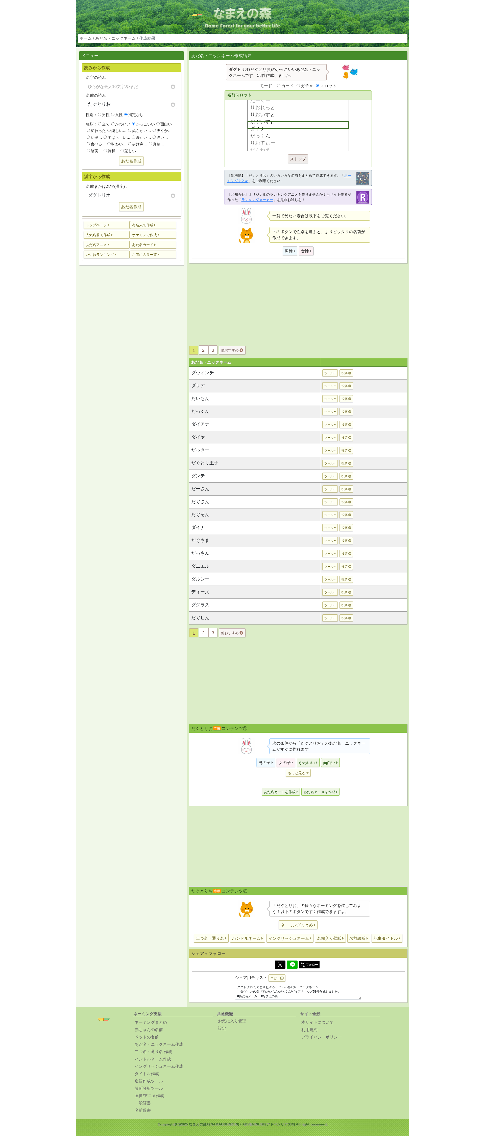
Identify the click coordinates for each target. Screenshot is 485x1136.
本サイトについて (317, 1022)
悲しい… (132, 151)
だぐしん (200, 617)
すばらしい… (119, 137)
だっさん (200, 553)
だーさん (200, 488)
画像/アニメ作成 (149, 1096)
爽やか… (164, 130)
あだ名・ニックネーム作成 (159, 1044)
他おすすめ (230, 350)
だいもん (200, 398)
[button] (107, 225)
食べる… (98, 144)
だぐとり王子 (205, 462)
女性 (119, 115)
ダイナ (198, 527)
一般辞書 (143, 1103)
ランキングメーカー (257, 200)
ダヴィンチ (202, 372)
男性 (106, 115)
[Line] (292, 965)
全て (106, 124)
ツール (328, 373)
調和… (113, 151)
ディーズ (200, 591)
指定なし (135, 115)
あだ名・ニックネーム (115, 38)
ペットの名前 (147, 1037)
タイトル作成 (147, 1074)
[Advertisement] (131, 349)
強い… (162, 137)
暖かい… (143, 137)
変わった (98, 130)
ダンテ (198, 475)
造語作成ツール (149, 1081)
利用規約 (309, 1030)
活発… (96, 137)
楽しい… (119, 130)
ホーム (86, 38)
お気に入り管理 (232, 1021)
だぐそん (200, 514)
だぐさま (200, 540)
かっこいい (145, 124)
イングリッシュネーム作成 (159, 1066)
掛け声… (139, 144)
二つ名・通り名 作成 (153, 1052)
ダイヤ (198, 437)
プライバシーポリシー (321, 1037)
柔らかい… (141, 130)
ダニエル (200, 566)
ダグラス (200, 604)
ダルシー (200, 579)
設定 (222, 1028)
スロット (328, 86)
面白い (166, 124)
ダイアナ (200, 424)
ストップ (298, 159)
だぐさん (200, 501)
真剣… (158, 144)
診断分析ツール (149, 1088)
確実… (96, 151)
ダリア (198, 385)
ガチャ (307, 86)
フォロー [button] (312, 964)
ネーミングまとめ (151, 1022)
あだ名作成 (131, 161)
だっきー (200, 450)
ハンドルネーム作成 (153, 1059)
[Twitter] (280, 965)
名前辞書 (143, 1110)
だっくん (200, 411)
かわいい (122, 124)
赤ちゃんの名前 (149, 1030)
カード (287, 86)
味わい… (119, 144)
